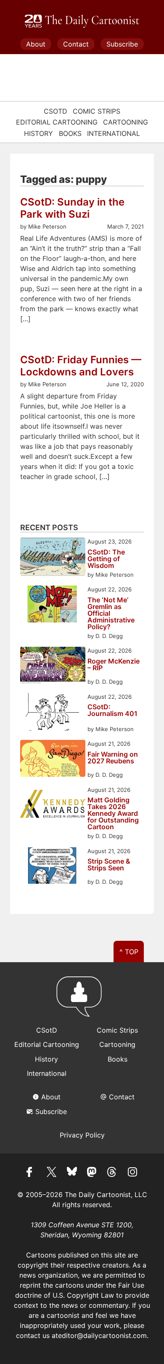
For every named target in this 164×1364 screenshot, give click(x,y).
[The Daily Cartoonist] (82, 21)
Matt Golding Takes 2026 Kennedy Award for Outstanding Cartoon (113, 813)
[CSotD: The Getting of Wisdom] (52, 558)
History (38, 133)
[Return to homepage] (82, 1000)
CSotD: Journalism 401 (112, 710)
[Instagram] (132, 1173)
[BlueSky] (72, 1173)
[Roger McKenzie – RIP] (52, 666)
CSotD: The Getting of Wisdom (106, 559)
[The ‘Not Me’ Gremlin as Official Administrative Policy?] (52, 605)
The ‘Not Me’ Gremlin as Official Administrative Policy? (111, 613)
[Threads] (112, 1173)
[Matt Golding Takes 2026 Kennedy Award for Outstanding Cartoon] (52, 805)
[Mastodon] (92, 1173)
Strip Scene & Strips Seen (108, 865)
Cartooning (125, 122)
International (113, 133)
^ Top (128, 952)
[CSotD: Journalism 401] (52, 713)
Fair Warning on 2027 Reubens (112, 758)
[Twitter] (52, 1173)
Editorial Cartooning (57, 122)
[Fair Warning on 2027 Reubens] (52, 759)
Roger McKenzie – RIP (113, 665)
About (35, 44)
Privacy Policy (82, 1135)
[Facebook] (31, 1173)
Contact (76, 44)
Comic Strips (96, 111)
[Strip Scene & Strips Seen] (52, 866)
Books (70, 133)
